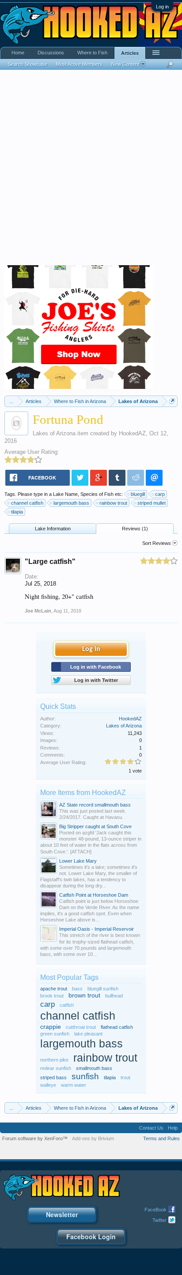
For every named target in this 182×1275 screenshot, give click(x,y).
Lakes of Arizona (54, 433)
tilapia (17, 511)
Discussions (51, 52)
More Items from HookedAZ (83, 792)
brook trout (52, 995)
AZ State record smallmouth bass (95, 804)
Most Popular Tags (69, 977)
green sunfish (54, 1033)
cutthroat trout (81, 1027)
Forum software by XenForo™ (35, 1138)
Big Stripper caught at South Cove (95, 826)
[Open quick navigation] (172, 401)
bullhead (114, 995)
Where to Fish (92, 52)
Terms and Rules (161, 1138)
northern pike (54, 1059)
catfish (67, 1005)
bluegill (138, 494)
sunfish (85, 1076)
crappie (50, 1027)
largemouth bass (71, 503)
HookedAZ (132, 433)
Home (17, 52)
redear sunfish (55, 1068)
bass (77, 988)
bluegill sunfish (102, 988)
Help (173, 1127)
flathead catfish (117, 1027)
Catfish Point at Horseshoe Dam (93, 895)
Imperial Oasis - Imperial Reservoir (96, 929)
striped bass (53, 1077)
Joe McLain (38, 610)
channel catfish (27, 503)
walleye (48, 1085)
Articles (130, 53)
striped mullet (151, 503)
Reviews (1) (135, 528)
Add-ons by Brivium (93, 1138)
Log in (162, 6)
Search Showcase (27, 64)
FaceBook (155, 1209)
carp (160, 494)
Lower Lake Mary (78, 861)
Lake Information (53, 528)
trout (125, 1077)
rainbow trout (113, 503)
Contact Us (151, 1127)
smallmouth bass (94, 1068)
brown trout (84, 995)
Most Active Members (79, 64)
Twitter (159, 1219)
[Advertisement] (91, 170)
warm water (73, 1085)
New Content (125, 64)
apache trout (53, 988)
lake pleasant (88, 1033)
